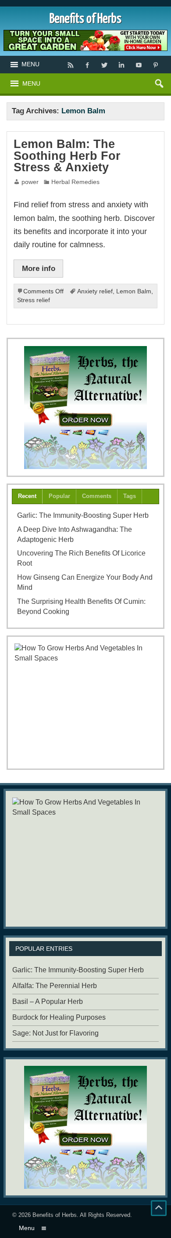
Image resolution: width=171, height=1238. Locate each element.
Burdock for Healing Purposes (59, 1017)
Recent (27, 496)
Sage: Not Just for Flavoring (55, 1033)
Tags (129, 496)
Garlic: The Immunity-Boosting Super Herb (83, 515)
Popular (59, 496)
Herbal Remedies (75, 182)
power (30, 182)
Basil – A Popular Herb (47, 1001)
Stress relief (33, 300)
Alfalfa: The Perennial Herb (54, 985)
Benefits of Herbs (54, 1215)
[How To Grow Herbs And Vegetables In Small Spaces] (85, 702)
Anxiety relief (95, 291)
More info (38, 268)
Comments (96, 496)
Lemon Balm (133, 291)
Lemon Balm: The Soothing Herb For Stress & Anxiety (67, 155)
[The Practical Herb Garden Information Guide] (85, 407)
